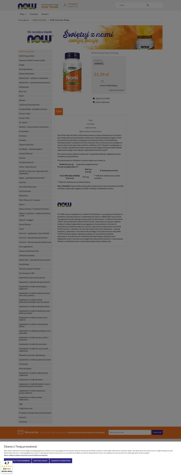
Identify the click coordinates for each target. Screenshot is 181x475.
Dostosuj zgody (40, 461)
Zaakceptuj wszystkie (60, 461)
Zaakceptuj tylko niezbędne (18, 461)
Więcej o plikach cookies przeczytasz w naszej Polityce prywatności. (26, 455)
